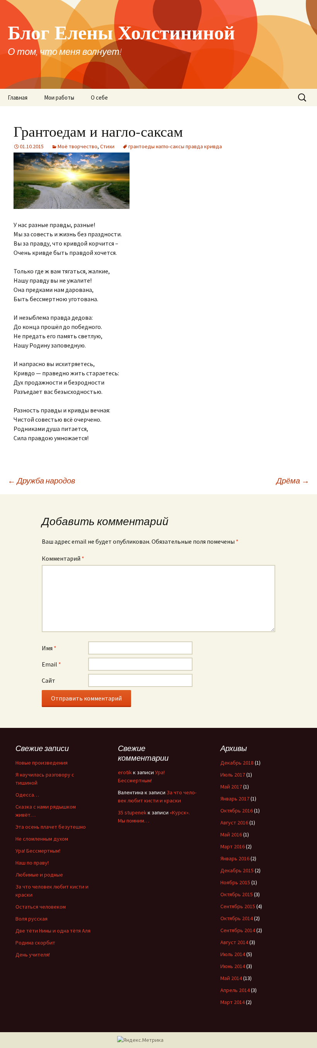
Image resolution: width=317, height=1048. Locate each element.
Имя (49, 648)
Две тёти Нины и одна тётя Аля (52, 930)
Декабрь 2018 (237, 762)
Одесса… (27, 794)
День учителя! (32, 954)
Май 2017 (231, 786)
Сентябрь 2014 (237, 930)
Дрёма (292, 480)
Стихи (107, 146)
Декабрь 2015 (237, 870)
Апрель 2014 (235, 990)
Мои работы (59, 97)
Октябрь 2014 (236, 918)
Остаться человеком (40, 906)
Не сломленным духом (41, 838)
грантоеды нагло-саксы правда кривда (175, 146)
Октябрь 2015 (236, 894)
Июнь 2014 (232, 966)
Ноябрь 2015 (235, 882)
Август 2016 (234, 822)
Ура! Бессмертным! (37, 850)
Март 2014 (232, 1002)
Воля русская (31, 918)
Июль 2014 (232, 954)
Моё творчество (77, 146)
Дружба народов (41, 480)
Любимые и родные (39, 874)
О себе (99, 97)
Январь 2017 (234, 798)
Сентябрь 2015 (237, 906)
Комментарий (63, 558)
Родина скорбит (35, 942)
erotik (125, 772)
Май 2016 (231, 834)
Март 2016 (232, 846)
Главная (17, 97)
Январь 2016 (234, 858)
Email (51, 664)
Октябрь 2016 (236, 810)
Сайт (48, 680)
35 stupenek (132, 812)
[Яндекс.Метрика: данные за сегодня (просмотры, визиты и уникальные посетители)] (140, 1040)
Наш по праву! (32, 862)
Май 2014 (231, 978)
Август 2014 (234, 942)
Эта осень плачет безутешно (50, 826)
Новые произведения (41, 762)
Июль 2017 (232, 774)
